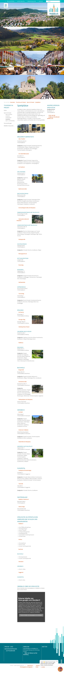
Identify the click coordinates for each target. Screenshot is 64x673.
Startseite (12, 102)
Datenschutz (39, 665)
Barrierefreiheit (10, 1)
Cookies (43, 667)
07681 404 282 (51, 115)
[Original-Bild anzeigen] (23, 132)
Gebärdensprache (31, 1)
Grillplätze (8, 116)
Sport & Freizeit (30, 102)
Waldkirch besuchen (8, 125)
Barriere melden (49, 665)
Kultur (5, 110)
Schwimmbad (8, 117)
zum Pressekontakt (10, 650)
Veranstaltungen (8, 123)
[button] (5, 5)
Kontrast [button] (41, 1)
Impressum (30, 665)
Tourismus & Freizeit (21, 102)
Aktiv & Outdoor (9, 114)
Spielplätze (37, 102)
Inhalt (37, 667)
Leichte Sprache (21, 1)
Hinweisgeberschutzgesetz (26, 667)
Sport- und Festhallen (10, 120)
